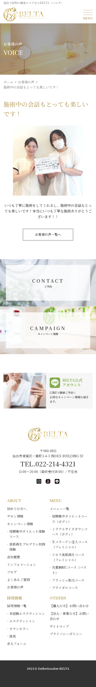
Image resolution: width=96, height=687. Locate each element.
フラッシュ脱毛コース (68, 580)
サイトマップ (59, 626)
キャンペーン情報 (20, 523)
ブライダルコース (65, 587)
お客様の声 (15, 587)
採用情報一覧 (17, 605)
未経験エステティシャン (27, 613)
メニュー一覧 (59, 508)
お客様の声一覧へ (48, 234)
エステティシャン (22, 621)
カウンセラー (19, 628)
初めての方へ (17, 508)
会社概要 (13, 557)
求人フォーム (16, 643)
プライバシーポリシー (66, 633)
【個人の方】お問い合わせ (69, 605)
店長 (12, 636)
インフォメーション (21, 564)
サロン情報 (15, 516)
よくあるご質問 (18, 579)
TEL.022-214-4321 (48, 463)
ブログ (12, 572)
